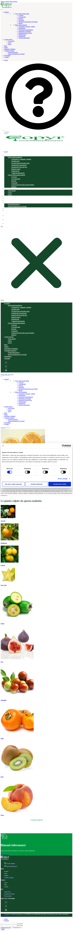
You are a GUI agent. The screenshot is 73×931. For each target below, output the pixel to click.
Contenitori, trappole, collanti (27, 26)
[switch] (27, 472)
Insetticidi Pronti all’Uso (19, 167)
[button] (36, 263)
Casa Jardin (11, 41)
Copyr (9, 42)
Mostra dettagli (62, 478)
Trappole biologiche (24, 38)
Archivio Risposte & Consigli (16, 54)
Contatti (6, 57)
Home (1, 427)
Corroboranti (22, 17)
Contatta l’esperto (9, 50)
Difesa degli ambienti (21, 25)
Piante (6, 47)
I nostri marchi (8, 39)
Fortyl (9, 44)
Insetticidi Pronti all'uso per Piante (28, 22)
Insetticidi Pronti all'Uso (25, 33)
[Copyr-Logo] (6, 7)
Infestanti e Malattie (9, 49)
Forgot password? (6, 927)
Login (6, 919)
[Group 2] (6, 215)
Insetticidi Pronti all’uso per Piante (22, 185)
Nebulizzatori (22, 34)
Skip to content (5, 1)
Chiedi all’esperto (13, 52)
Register (6, 920)
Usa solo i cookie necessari (13, 484)
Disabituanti (22, 28)
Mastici (21, 23)
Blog (5, 46)
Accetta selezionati (36, 484)
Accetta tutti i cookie (59, 484)
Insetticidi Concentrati (25, 31)
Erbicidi (21, 18)
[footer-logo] (5, 859)
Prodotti (6, 12)
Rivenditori (7, 55)
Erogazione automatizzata (26, 30)
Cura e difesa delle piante (22, 13)
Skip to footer (13, 1)
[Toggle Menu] (1, 9)
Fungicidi (21, 20)
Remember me (17, 927)
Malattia (3, 427)
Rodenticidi (22, 36)
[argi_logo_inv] (5, 374)
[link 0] (63, 446)
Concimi (21, 15)
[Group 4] (6, 223)
